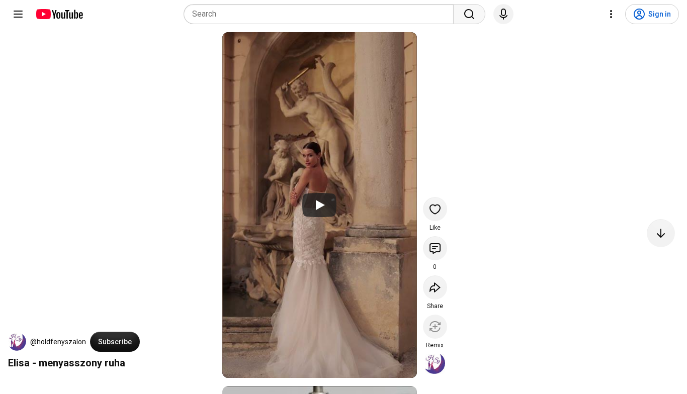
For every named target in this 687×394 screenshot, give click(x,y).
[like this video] (435, 209)
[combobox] (321, 14)
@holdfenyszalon (58, 342)
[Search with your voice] (503, 14)
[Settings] (611, 14)
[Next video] (661, 233)
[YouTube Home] (59, 14)
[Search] (469, 14)
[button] (17, 342)
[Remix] (435, 327)
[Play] (319, 205)
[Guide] (18, 14)
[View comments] (435, 248)
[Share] (435, 287)
